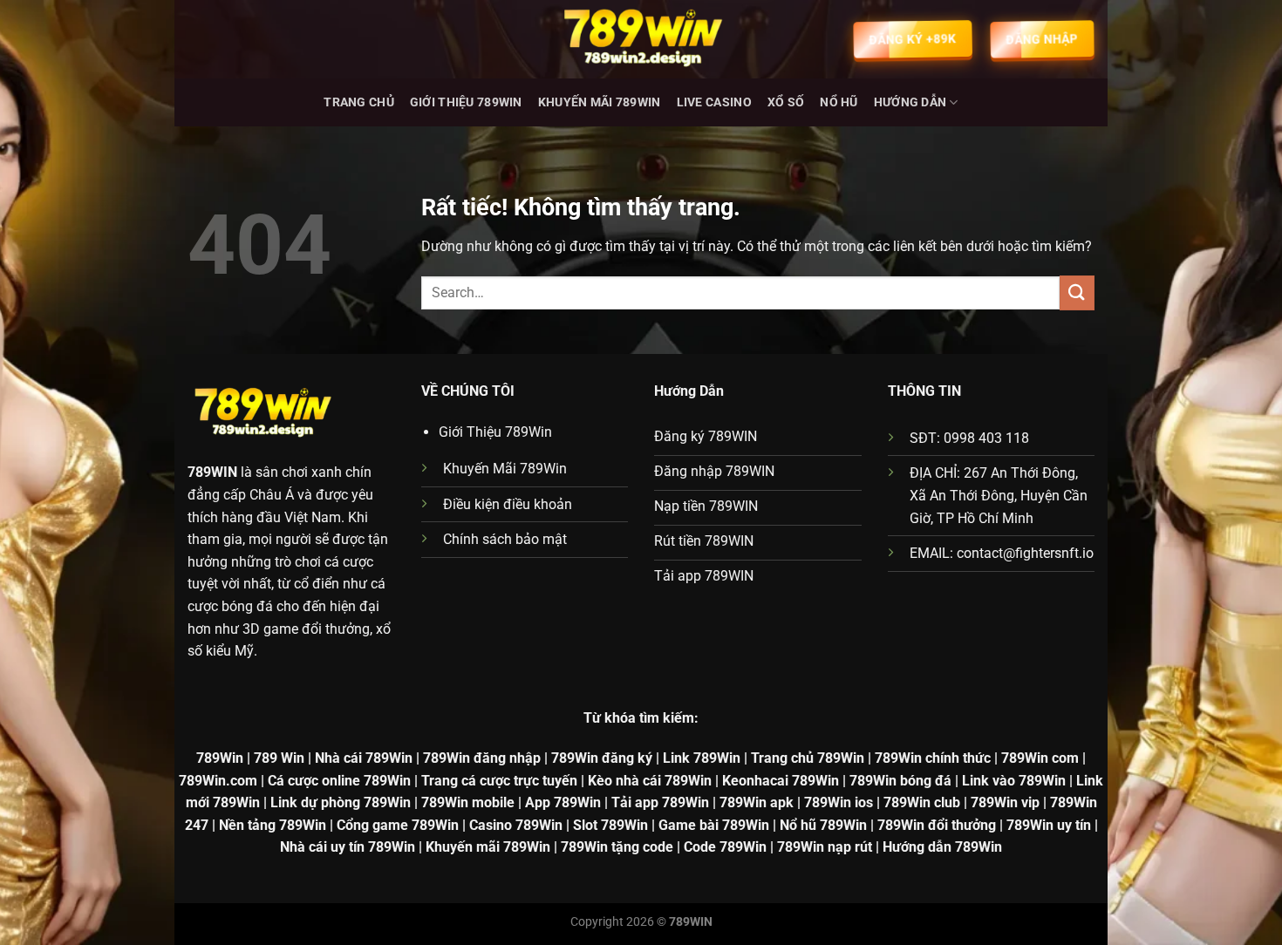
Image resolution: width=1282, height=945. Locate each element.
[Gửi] (1077, 292)
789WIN (212, 472)
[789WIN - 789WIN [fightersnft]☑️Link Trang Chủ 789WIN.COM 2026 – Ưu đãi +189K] (641, 39)
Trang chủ (359, 102)
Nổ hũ (838, 102)
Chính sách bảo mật (505, 539)
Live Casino (714, 102)
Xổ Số (785, 102)
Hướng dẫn (910, 102)
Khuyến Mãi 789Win (599, 102)
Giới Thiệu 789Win (466, 102)
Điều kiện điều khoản (507, 504)
